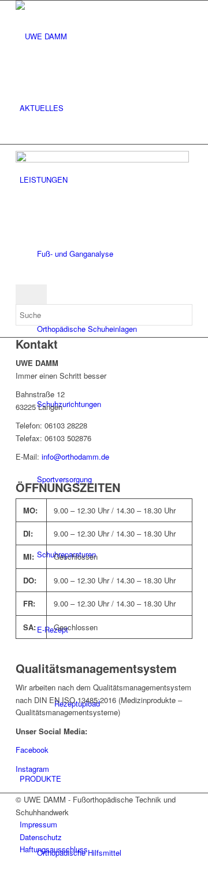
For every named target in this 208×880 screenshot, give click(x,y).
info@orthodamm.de (75, 456)
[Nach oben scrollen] (3, 872)
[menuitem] (106, 108)
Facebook (32, 749)
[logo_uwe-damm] (102, 36)
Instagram (32, 768)
